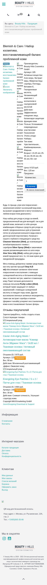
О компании (7, 421)
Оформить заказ (9, 487)
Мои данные (7, 475)
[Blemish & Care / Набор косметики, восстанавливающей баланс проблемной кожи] (20, 76)
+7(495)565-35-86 (16, 520)
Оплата (5, 453)
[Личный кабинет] (29, 15)
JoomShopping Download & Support (18, 404)
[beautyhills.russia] (4, 539)
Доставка (6, 451)
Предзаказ (20, 358)
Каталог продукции (10, 448)
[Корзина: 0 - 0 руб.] (18, 15)
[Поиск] (39, 15)
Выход (5, 490)
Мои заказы (7, 478)
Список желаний (9, 481)
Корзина (5, 484)
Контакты (6, 424)
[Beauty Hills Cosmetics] (9, 539)
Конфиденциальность (11, 456)
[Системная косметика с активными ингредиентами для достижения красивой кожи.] (23, 4)
